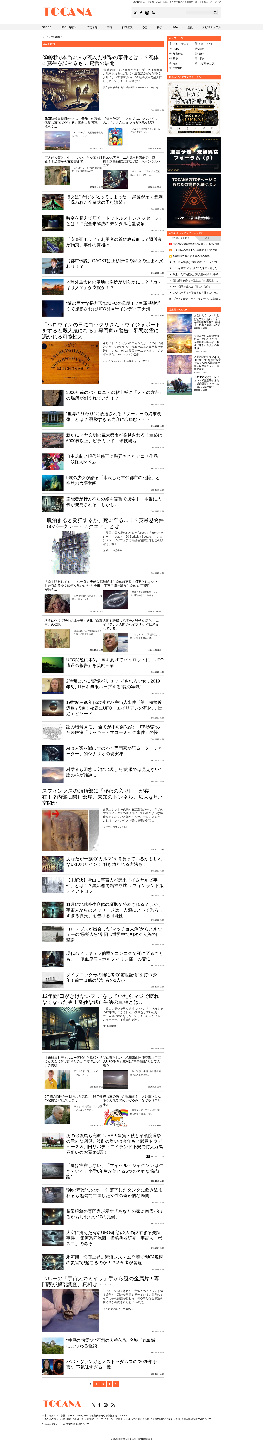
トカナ (45, 37)
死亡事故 (107, 87)
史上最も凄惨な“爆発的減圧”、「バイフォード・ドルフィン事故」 (197, 262)
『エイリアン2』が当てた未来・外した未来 (197, 268)
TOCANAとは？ (50, 1419)
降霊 (131, 361)
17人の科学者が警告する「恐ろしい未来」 (197, 292)
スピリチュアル (207, 63)
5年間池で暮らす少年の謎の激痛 (191, 256)
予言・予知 (205, 43)
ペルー (121, 1308)
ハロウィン (108, 361)
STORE (177, 68)
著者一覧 (79, 1419)
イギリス (107, 550)
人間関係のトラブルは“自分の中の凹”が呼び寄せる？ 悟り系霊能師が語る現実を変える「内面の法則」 (207, 362)
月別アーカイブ (95, 1419)
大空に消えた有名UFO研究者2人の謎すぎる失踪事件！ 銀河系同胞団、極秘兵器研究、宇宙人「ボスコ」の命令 (114, 1238)
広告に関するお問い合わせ (166, 1419)
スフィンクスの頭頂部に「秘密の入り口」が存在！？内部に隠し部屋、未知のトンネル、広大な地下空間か (103, 797)
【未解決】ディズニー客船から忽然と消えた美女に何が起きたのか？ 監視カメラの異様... (74, 1061)
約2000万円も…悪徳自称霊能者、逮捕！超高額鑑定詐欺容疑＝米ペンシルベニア (132, 161)
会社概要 (66, 1419)
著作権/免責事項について (76, 1424)
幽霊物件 (117, 550)
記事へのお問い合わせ (137, 1419)
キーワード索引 (114, 1419)
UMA (176, 48)
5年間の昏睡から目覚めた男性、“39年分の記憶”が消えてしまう (74, 1098)
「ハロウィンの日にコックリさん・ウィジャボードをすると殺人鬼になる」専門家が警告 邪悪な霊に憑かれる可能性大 (101, 330)
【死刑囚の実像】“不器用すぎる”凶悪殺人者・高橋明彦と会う (197, 250)
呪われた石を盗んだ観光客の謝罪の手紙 (195, 274)
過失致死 (130, 87)
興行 (123, 87)
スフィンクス (119, 827)
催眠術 (116, 87)
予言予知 (92, 27)
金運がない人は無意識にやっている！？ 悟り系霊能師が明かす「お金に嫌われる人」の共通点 (207, 342)
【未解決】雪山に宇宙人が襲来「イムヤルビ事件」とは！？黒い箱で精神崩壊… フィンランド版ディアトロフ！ (115, 886)
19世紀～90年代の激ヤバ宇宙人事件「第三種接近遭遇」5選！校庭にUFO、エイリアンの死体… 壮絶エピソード (114, 708)
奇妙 (175, 63)
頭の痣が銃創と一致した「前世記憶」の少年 (197, 280)
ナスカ (114, 1308)
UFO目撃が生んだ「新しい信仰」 (192, 286)
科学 (201, 58)
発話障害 (111, 1026)
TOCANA (68, 12)
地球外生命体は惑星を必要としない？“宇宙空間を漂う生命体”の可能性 (130, 584)
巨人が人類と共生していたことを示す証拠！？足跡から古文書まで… (74, 159)
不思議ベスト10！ (180, 238)
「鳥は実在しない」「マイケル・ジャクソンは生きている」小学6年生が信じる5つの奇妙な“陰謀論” (114, 1171)
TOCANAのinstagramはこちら (147, 13)
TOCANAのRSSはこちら (153, 13)
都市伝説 (178, 53)
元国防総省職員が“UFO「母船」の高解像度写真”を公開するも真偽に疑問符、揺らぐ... (73, 122)
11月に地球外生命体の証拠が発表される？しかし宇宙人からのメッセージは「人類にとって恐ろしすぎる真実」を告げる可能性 (114, 910)
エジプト (107, 827)
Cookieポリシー (51, 1424)
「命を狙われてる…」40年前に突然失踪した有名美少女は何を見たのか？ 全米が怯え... (74, 585)
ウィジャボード (142, 361)
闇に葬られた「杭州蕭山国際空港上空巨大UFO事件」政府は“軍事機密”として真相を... (132, 1061)
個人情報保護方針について (197, 1419)
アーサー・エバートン (146, 87)
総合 (207, 238)
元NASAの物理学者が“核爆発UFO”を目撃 (196, 243)
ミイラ (106, 1308)
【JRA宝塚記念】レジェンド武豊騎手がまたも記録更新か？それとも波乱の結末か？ (206, 382)
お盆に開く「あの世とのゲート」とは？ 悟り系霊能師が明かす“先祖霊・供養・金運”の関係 (207, 320)
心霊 (201, 48)
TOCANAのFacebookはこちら (141, 13)
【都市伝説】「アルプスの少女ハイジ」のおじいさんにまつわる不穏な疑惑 (132, 121)
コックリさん (121, 361)
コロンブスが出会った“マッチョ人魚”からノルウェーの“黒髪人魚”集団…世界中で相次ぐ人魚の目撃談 (114, 934)
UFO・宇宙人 (181, 43)
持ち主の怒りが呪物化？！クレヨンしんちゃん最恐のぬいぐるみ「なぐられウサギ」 (132, 1100)
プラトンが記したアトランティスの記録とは (197, 298)
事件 (201, 53)
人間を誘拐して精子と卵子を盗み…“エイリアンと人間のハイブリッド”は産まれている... (131, 624)
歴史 (175, 58)
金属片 (129, 1308)
